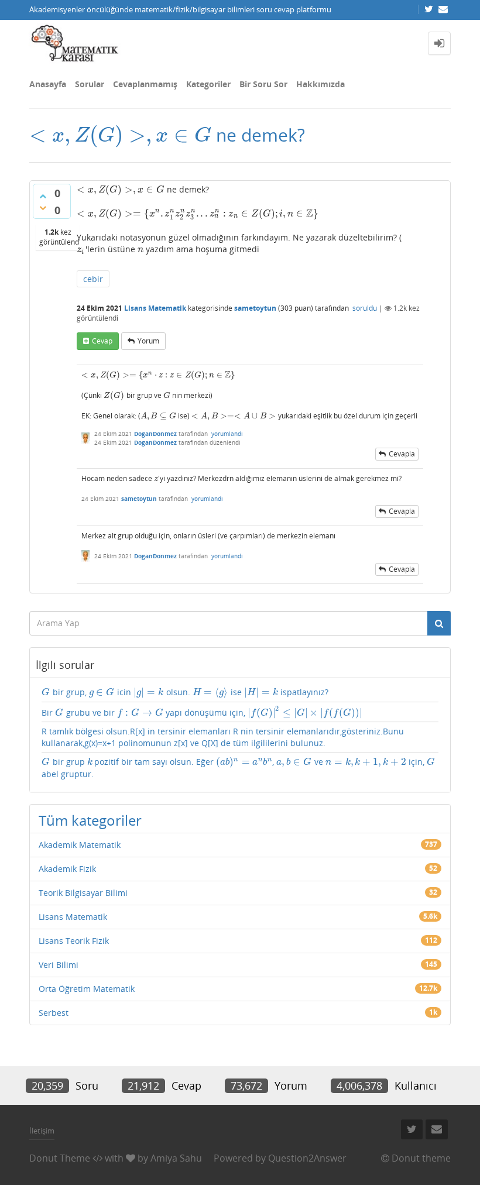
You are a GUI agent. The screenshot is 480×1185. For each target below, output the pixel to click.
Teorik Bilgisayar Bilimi (83, 892)
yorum (148, 341)
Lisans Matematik (155, 308)
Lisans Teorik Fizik (74, 940)
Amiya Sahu (176, 1158)
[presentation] (120, 135)
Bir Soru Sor (263, 84)
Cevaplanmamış (145, 84)
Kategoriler (208, 84)
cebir (93, 278)
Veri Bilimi (58, 964)
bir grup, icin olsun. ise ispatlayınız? (185, 692)
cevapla (402, 454)
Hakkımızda (320, 84)
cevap (102, 341)
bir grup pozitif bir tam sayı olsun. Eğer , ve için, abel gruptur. (238, 767)
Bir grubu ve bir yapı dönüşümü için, (202, 712)
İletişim (41, 1130)
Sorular (89, 84)
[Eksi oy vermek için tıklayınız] (42, 208)
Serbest (53, 1012)
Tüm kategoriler (90, 820)
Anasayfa (47, 84)
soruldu (364, 308)
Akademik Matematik (80, 844)
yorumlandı (227, 434)
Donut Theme (59, 1158)
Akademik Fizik (67, 868)
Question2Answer (307, 1158)
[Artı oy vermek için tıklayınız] (42, 196)
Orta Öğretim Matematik (87, 988)
